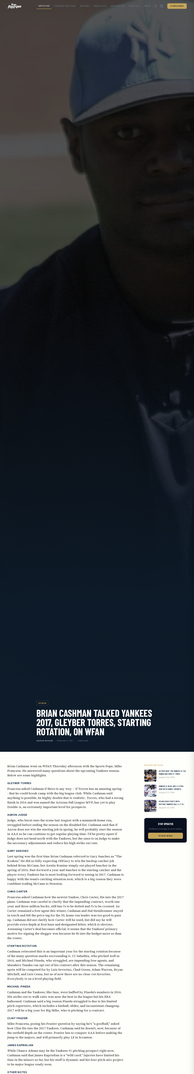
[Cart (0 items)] (161, 6)
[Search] (155, 6)
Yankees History (65, 6)
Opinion (42, 703)
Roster (84, 6)
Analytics (100, 6)
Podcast (134, 6)
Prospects (118, 6)
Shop (147, 6)
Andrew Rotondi (44, 740)
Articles (44, 6)
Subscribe (177, 6)
